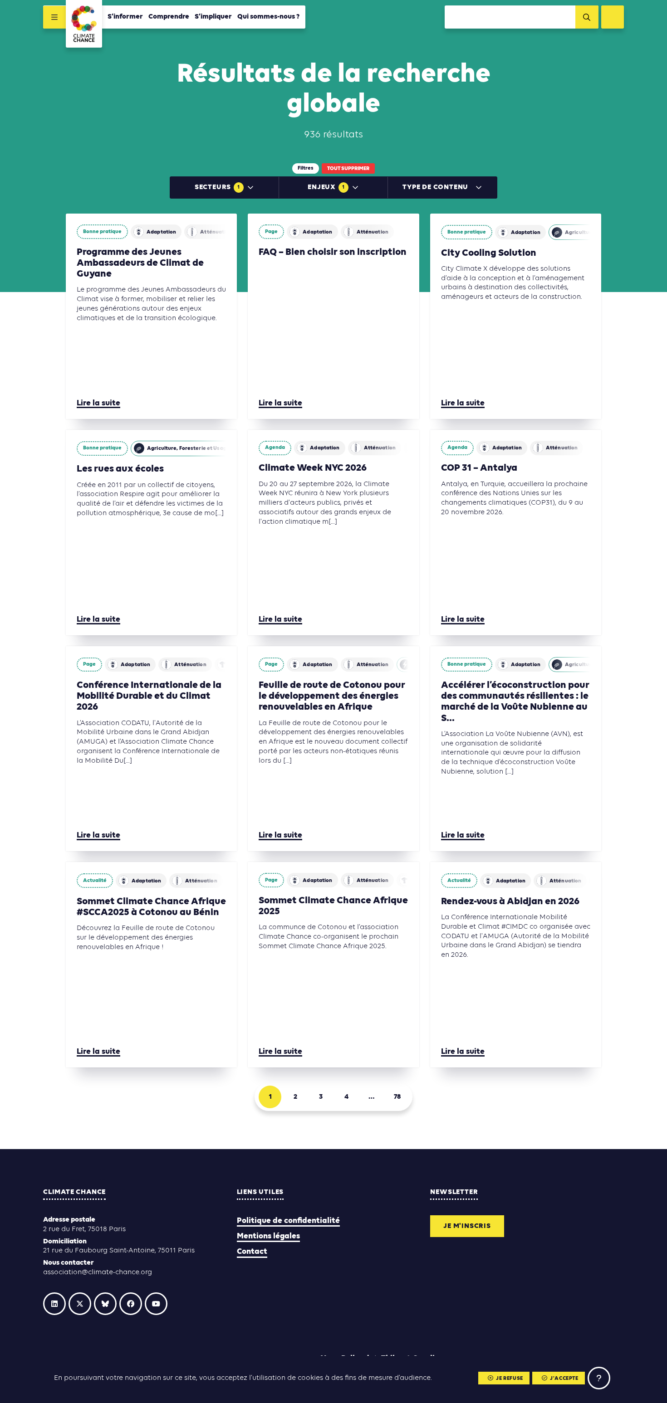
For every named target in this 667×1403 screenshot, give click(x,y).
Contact (252, 1252)
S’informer (125, 16)
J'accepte (564, 1378)
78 (397, 1096)
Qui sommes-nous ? (268, 16)
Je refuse (509, 1378)
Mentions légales (268, 1236)
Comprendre (168, 16)
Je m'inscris (467, 1226)
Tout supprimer (348, 169)
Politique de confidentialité (288, 1221)
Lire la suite (98, 403)
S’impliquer (213, 16)
